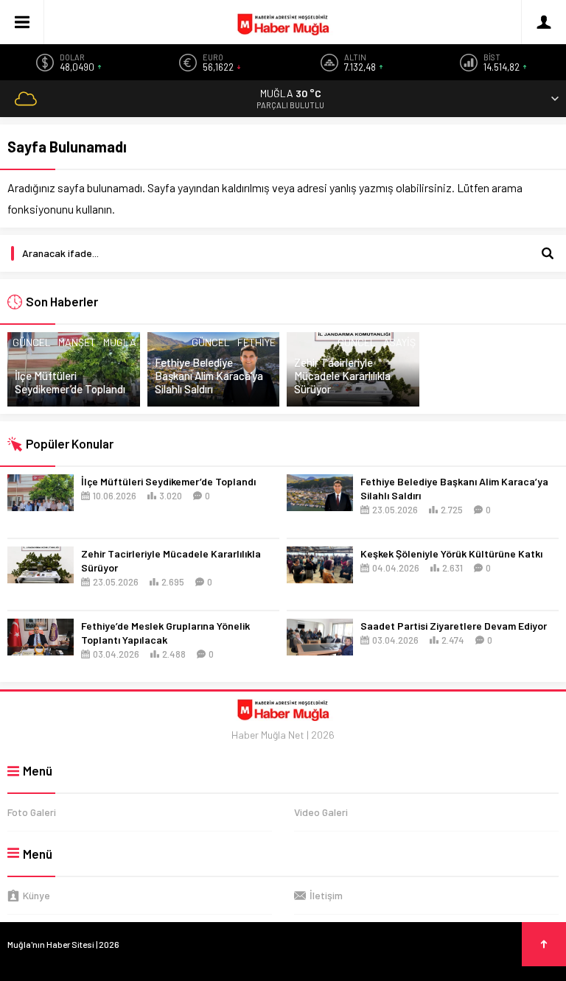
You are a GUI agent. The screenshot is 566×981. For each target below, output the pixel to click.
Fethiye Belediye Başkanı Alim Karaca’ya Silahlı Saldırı (209, 375)
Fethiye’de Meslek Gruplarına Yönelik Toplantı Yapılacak (165, 632)
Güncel (32, 342)
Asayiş (399, 342)
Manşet (77, 342)
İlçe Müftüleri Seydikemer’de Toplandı (70, 382)
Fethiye (256, 342)
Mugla (119, 342)
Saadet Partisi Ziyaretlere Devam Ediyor (453, 625)
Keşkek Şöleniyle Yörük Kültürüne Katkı (451, 553)
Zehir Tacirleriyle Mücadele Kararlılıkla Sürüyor (342, 375)
